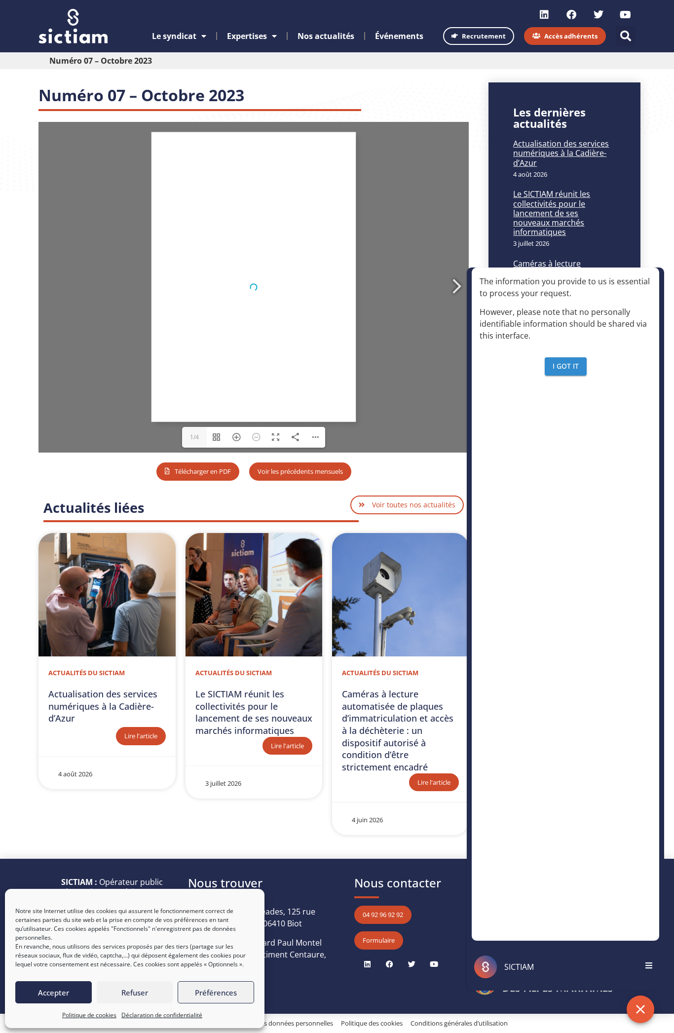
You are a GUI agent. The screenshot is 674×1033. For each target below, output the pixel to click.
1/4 (194, 437)
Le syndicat (174, 36)
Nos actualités (326, 36)
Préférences (216, 992)
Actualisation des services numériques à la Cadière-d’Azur (561, 153)
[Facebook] (571, 15)
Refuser (134, 992)
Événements (399, 36)
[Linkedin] (544, 15)
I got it (566, 366)
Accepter (53, 992)
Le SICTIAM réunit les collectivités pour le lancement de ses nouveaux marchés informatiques (551, 213)
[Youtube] (626, 15)
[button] (626, 36)
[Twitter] (598, 15)
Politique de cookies (89, 1015)
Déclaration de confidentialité (161, 1015)
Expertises (247, 36)
